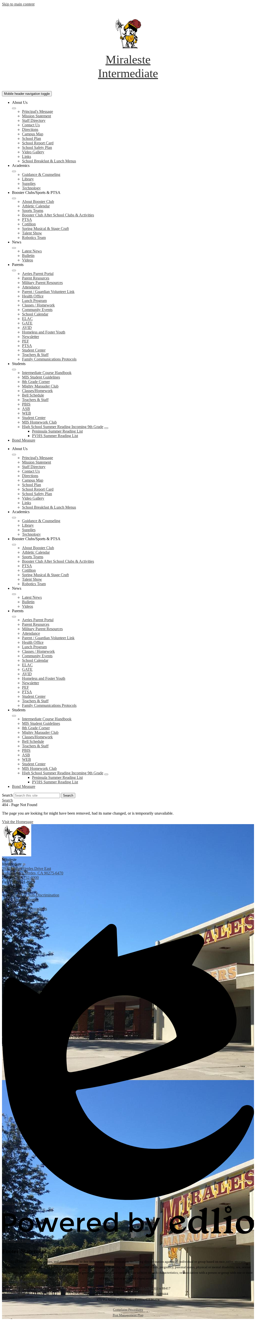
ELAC (27, 318)
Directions (30, 129)
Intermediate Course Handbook (47, 373)
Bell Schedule (33, 395)
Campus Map (32, 134)
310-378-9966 (148, 1288)
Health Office (33, 296)
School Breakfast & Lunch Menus (49, 161)
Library (28, 179)
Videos (27, 260)
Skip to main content (18, 4)
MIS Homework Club (39, 422)
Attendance (31, 287)
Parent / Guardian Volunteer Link (48, 291)
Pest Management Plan (128, 1315)
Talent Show (32, 233)
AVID (27, 327)
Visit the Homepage (17, 822)
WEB (26, 413)
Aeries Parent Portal (38, 273)
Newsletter (30, 337)
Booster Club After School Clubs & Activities (58, 215)
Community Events (37, 309)
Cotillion (29, 224)
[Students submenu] (14, 369)
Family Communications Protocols (49, 359)
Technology (31, 188)
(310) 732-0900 (26, 877)
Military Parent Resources (42, 282)
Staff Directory (34, 120)
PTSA (27, 219)
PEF (25, 341)
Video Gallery (33, 152)
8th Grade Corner (36, 382)
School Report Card (38, 143)
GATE (27, 323)
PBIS (26, 404)
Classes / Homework (38, 305)
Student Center (34, 350)
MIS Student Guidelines (41, 377)
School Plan (31, 138)
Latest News (32, 251)
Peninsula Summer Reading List (57, 431)
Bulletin (28, 255)
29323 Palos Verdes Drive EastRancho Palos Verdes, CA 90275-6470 (32, 870)
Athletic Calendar (36, 206)
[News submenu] (14, 248)
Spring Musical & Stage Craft (45, 228)
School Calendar (35, 314)
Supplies (29, 183)
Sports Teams (32, 210)
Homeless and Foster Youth (43, 332)
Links (26, 156)
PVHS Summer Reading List (55, 436)
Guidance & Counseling (41, 174)
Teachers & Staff (35, 355)
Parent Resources (35, 278)
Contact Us (31, 125)
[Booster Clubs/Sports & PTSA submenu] (14, 198)
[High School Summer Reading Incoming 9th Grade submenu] (106, 428)
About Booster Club (38, 201)
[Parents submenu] (14, 270)
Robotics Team (34, 237)
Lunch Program (34, 300)
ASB (26, 409)
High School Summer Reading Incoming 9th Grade (62, 427)
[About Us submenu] (14, 108)
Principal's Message (37, 111)
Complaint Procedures (128, 1309)
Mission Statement (36, 116)
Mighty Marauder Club (40, 386)
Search (7, 795)
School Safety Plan (37, 147)
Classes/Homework (37, 391)
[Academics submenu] (14, 171)
